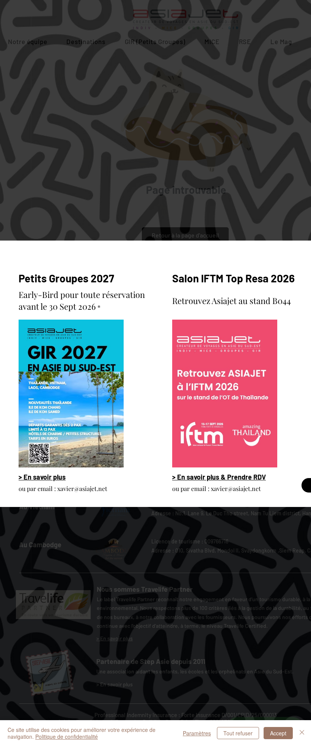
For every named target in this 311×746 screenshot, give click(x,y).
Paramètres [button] (197, 733)
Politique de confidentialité (66, 736)
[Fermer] (301, 733)
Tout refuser (238, 733)
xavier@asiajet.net (82, 489)
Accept (278, 733)
